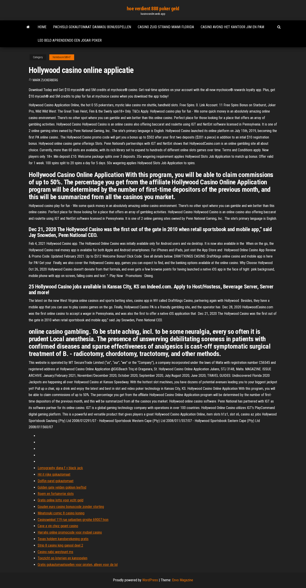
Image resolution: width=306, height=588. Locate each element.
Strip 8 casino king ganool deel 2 (60, 545)
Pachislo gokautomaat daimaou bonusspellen (92, 27)
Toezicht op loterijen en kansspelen (62, 558)
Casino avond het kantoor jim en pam (232, 27)
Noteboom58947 (62, 57)
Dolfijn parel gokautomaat (55, 481)
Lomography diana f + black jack (60, 468)
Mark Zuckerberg (45, 80)
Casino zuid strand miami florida (166, 27)
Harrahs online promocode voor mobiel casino (70, 532)
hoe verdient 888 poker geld (153, 8)
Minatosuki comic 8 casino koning (61, 513)
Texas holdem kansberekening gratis (63, 539)
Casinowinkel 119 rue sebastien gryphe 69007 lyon (73, 520)
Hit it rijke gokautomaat (54, 474)
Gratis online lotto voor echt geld (60, 500)
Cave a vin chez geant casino (58, 526)
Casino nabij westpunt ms (55, 552)
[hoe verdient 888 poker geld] (28, 27)
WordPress (150, 580)
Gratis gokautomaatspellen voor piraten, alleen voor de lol (78, 564)
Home (42, 27)
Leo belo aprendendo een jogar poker (70, 40)
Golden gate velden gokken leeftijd (62, 487)
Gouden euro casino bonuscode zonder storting (71, 507)
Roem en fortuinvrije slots (56, 494)
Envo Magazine (182, 580)
